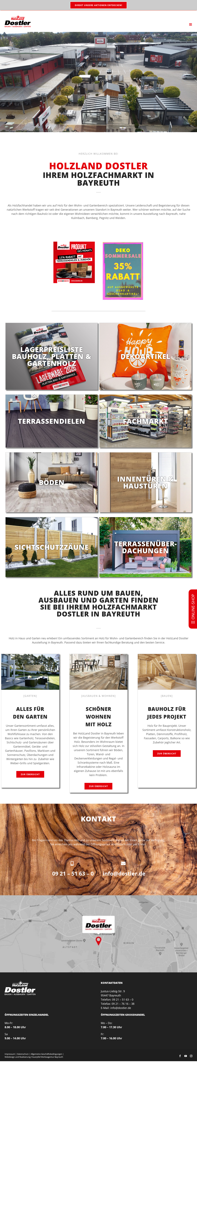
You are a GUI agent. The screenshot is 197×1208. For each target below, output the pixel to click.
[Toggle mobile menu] (190, 24)
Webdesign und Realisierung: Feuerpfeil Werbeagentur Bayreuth (34, 1056)
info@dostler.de (124, 873)
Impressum (10, 1054)
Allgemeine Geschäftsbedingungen (46, 1054)
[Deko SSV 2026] (122, 243)
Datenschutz (23, 1054)
